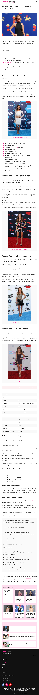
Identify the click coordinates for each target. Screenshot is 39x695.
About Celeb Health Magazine (8, 670)
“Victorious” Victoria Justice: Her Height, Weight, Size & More (8, 615)
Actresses (4, 662)
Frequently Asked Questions (8, 675)
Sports (3, 667)
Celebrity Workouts (6, 661)
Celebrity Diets (5, 659)
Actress (12, 147)
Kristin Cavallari (18, 474)
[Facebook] (3, 684)
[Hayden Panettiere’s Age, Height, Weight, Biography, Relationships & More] (30, 608)
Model (16, 147)
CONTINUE (34, 655)
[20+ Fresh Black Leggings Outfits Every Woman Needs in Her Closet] (6, 636)
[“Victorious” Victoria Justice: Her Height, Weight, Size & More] (8, 608)
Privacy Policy (5, 677)
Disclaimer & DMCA (6, 678)
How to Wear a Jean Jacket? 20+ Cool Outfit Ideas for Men (20, 629)
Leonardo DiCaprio (9, 62)
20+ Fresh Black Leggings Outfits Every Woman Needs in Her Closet (22, 636)
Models (3, 664)
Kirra (33, 500)
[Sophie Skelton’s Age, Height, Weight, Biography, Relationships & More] (19, 608)
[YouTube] (10, 684)
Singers (3, 665)
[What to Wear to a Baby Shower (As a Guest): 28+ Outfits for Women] (6, 644)
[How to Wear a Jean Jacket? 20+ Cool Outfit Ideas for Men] (6, 629)
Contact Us (4, 672)
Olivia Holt (28, 578)
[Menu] (36, 1)
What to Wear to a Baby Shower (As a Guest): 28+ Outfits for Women (21, 644)
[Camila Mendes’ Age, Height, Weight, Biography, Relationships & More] (30, 593)
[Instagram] (6, 684)
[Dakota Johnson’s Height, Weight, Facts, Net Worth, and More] (19, 593)
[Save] (28, 102)
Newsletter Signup (6, 680)
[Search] (34, 1)
